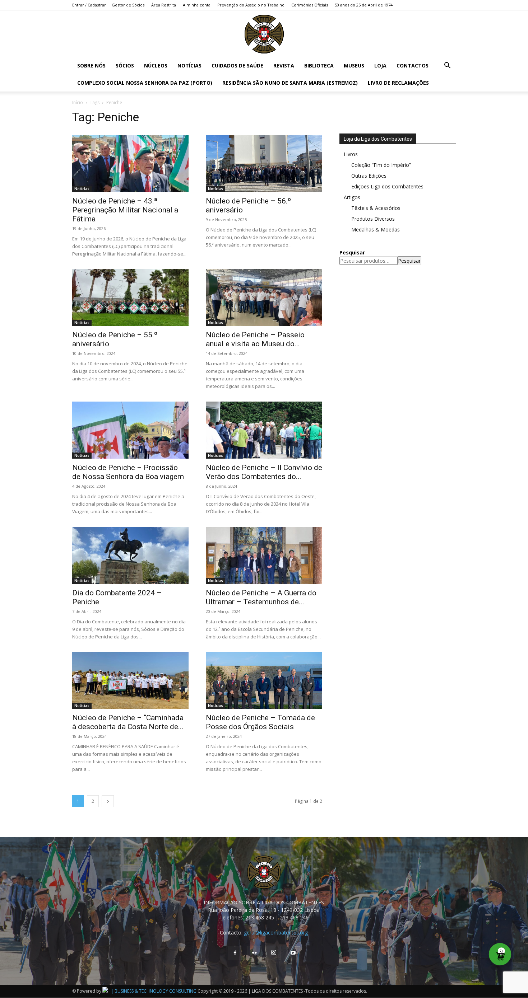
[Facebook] (235, 953)
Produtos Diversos (373, 218)
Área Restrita (163, 5)
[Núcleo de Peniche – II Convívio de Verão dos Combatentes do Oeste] (264, 430)
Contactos (413, 65)
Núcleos (155, 65)
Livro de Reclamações (398, 82)
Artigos (352, 197)
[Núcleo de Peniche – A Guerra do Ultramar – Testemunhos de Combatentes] (264, 555)
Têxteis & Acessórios (375, 208)
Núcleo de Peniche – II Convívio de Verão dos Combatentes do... (264, 472)
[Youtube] (293, 953)
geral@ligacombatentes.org (276, 932)
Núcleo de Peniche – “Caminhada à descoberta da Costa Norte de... (128, 722)
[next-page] (108, 801)
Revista (283, 65)
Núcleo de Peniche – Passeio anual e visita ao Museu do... (255, 339)
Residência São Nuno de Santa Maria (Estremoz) (290, 82)
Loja (380, 65)
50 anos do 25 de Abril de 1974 (364, 5)
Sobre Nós (91, 65)
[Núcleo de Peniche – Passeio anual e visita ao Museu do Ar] (264, 297)
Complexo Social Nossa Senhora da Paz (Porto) (144, 82)
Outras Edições (368, 175)
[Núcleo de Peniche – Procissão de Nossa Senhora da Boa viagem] (130, 430)
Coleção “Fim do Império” (381, 164)
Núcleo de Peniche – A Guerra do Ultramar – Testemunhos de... (261, 597)
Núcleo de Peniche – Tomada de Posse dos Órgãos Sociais (260, 722)
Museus (354, 65)
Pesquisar (409, 260)
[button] (447, 66)
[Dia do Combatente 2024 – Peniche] (130, 555)
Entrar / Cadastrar (89, 5)
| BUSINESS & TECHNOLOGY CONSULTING (153, 991)
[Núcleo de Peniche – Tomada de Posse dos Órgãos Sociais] (264, 680)
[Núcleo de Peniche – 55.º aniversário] (130, 297)
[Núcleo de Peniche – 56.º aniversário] (264, 163)
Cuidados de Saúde (237, 65)
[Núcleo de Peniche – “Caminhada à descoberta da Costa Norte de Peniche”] (130, 680)
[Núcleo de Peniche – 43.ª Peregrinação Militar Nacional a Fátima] (130, 163)
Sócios (125, 65)
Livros (351, 154)
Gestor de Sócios (128, 5)
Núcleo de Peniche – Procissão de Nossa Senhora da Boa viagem (128, 472)
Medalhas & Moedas (375, 229)
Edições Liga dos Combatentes (387, 186)
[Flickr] (254, 953)
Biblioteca (319, 65)
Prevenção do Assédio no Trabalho (250, 5)
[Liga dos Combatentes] (264, 34)
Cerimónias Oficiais (309, 5)
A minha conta (196, 5)
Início (77, 102)
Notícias (189, 65)
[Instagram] (274, 953)
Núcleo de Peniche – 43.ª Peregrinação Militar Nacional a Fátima (125, 210)
